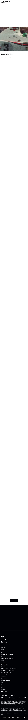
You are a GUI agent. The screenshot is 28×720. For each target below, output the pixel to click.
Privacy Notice (4, 665)
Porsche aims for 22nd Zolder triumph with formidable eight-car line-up (11, 106)
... (10, 520)
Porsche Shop (4, 691)
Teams (13, 717)
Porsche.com (4, 679)
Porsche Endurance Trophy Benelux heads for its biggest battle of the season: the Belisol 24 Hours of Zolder (13, 161)
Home (3, 637)
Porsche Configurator (5, 680)
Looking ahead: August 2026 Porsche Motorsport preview (13, 516)
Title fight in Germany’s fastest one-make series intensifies (12, 359)
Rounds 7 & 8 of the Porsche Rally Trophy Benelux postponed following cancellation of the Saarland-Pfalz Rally (13, 436)
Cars (9, 717)
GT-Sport (3, 653)
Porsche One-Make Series (7, 658)
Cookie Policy (4, 666)
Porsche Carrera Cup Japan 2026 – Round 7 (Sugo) (14, 385)
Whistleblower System (6, 672)
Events (17, 717)
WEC (2, 651)
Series (4, 717)
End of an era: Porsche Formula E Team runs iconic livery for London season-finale (13, 333)
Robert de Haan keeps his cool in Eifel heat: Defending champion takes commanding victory (13, 296)
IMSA (2, 649)
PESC (2, 656)
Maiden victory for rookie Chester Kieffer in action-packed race (13, 269)
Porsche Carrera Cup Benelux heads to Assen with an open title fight (13, 542)
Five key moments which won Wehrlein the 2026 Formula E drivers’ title (13, 79)
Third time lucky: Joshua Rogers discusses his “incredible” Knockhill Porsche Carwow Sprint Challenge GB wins (12, 133)
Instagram (3, 688)
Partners (4, 642)
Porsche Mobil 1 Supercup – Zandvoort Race (12, 193)
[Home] (6, 2)
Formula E (3, 647)
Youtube (3, 686)
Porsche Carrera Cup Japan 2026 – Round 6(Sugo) (13, 410)
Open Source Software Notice (7, 670)
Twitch (2, 682)
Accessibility (4, 674)
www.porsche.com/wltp (6, 711)
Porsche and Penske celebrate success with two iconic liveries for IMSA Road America (13, 569)
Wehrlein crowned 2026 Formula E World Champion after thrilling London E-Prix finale (12, 243)
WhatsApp (3, 689)
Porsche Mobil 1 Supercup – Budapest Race (12, 595)
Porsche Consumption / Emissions (8, 668)
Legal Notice (4, 663)
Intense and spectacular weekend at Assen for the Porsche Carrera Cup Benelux (13, 463)
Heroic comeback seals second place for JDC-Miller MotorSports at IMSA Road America (13, 490)
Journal (3, 639)
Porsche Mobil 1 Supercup (7, 654)
